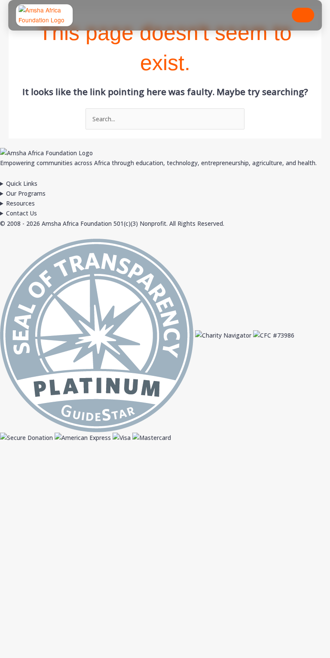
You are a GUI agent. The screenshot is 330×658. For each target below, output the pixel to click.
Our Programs (26, 193)
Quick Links (21, 183)
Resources (20, 203)
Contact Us (21, 213)
